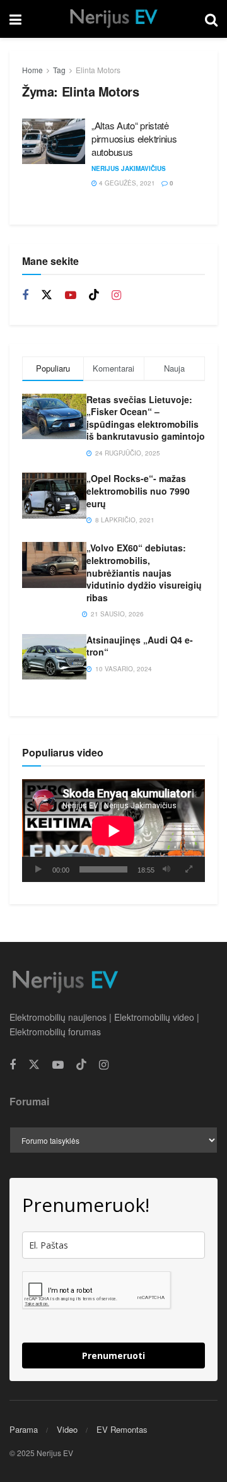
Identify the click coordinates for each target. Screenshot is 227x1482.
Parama (23, 1429)
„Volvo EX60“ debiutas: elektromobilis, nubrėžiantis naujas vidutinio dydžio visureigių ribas (144, 572)
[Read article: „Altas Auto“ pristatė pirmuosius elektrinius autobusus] (53, 141)
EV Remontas (122, 1429)
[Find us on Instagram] (116, 295)
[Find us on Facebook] (25, 295)
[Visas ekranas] (188, 869)
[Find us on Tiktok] (94, 295)
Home (32, 69)
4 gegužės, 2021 (126, 183)
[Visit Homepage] (112, 19)
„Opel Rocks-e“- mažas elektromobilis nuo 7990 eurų (138, 490)
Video (67, 1429)
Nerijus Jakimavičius (128, 168)
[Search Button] (211, 19)
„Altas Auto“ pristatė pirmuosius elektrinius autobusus (134, 138)
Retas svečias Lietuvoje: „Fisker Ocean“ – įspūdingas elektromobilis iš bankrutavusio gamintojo (145, 418)
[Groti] (38, 869)
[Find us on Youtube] (70, 295)
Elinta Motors (98, 69)
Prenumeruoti (113, 1355)
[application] (113, 830)
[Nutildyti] (166, 869)
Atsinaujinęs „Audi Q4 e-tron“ (139, 646)
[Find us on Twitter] (46, 295)
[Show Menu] (15, 19)
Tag (59, 69)
